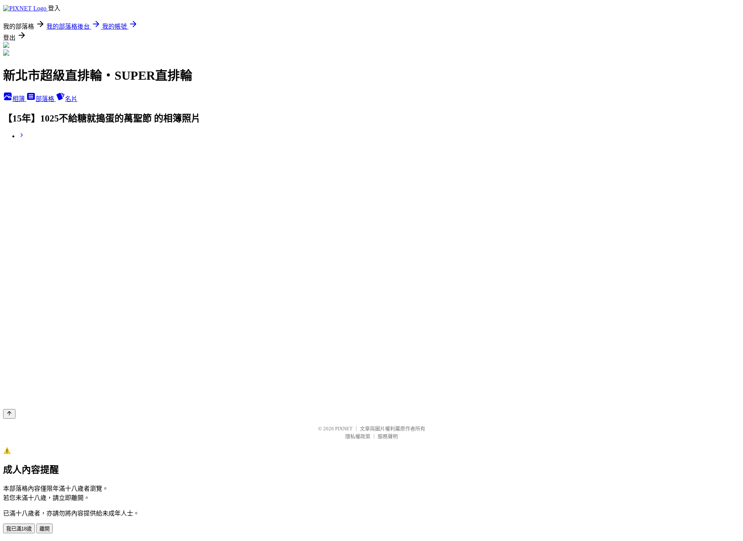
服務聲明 (388, 436)
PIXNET (344, 428)
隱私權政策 (357, 436)
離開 (44, 529)
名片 (71, 99)
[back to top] (9, 414)
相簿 (19, 99)
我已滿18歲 (19, 529)
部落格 (46, 99)
